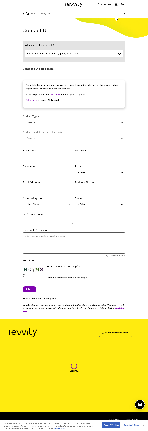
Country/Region (32, 198)
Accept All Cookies (111, 425)
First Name (29, 150)
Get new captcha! (24, 275)
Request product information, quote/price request (54, 53)
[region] (74, 425)
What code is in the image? (63, 266)
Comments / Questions (36, 230)
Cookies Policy (60, 428)
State (78, 198)
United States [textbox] (32, 204)
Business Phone (84, 182)
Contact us (104, 4)
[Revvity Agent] (140, 404)
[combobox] (74, 122)
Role (77, 166)
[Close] (143, 425)
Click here (55, 94)
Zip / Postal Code (33, 214)
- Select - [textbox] (30, 122)
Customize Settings (131, 425)
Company (28, 166)
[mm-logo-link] (74, 4)
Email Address (31, 182)
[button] (116, 5)
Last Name (81, 150)
